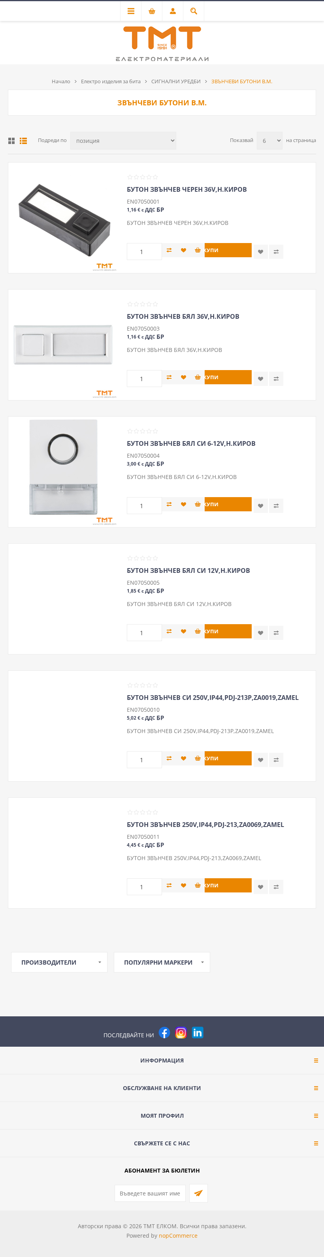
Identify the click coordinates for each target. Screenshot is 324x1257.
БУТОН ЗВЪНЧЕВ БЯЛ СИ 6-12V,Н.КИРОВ (191, 443)
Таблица (11, 141)
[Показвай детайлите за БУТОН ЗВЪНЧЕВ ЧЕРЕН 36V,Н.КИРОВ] (63, 218)
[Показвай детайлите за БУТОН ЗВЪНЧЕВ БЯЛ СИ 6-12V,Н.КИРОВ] (63, 472)
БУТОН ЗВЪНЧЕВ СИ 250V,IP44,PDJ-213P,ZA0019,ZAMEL (213, 697)
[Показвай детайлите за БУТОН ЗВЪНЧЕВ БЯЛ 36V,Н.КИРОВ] (63, 345)
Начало (61, 81)
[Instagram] (181, 1032)
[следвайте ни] (197, 1032)
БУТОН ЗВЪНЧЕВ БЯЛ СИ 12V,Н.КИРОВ (188, 570)
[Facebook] (164, 1032)
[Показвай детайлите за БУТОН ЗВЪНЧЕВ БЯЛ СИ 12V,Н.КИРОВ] (63, 599)
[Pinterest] (214, 1032)
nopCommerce (178, 1235)
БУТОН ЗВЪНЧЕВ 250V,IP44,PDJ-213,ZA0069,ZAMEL (205, 824)
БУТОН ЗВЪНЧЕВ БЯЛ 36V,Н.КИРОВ (183, 316)
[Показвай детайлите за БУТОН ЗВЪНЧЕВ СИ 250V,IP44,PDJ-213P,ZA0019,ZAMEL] (63, 726)
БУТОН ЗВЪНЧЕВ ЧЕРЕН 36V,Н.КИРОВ (187, 189)
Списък (23, 141)
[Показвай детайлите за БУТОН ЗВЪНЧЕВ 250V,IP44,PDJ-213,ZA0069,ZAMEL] (63, 853)
